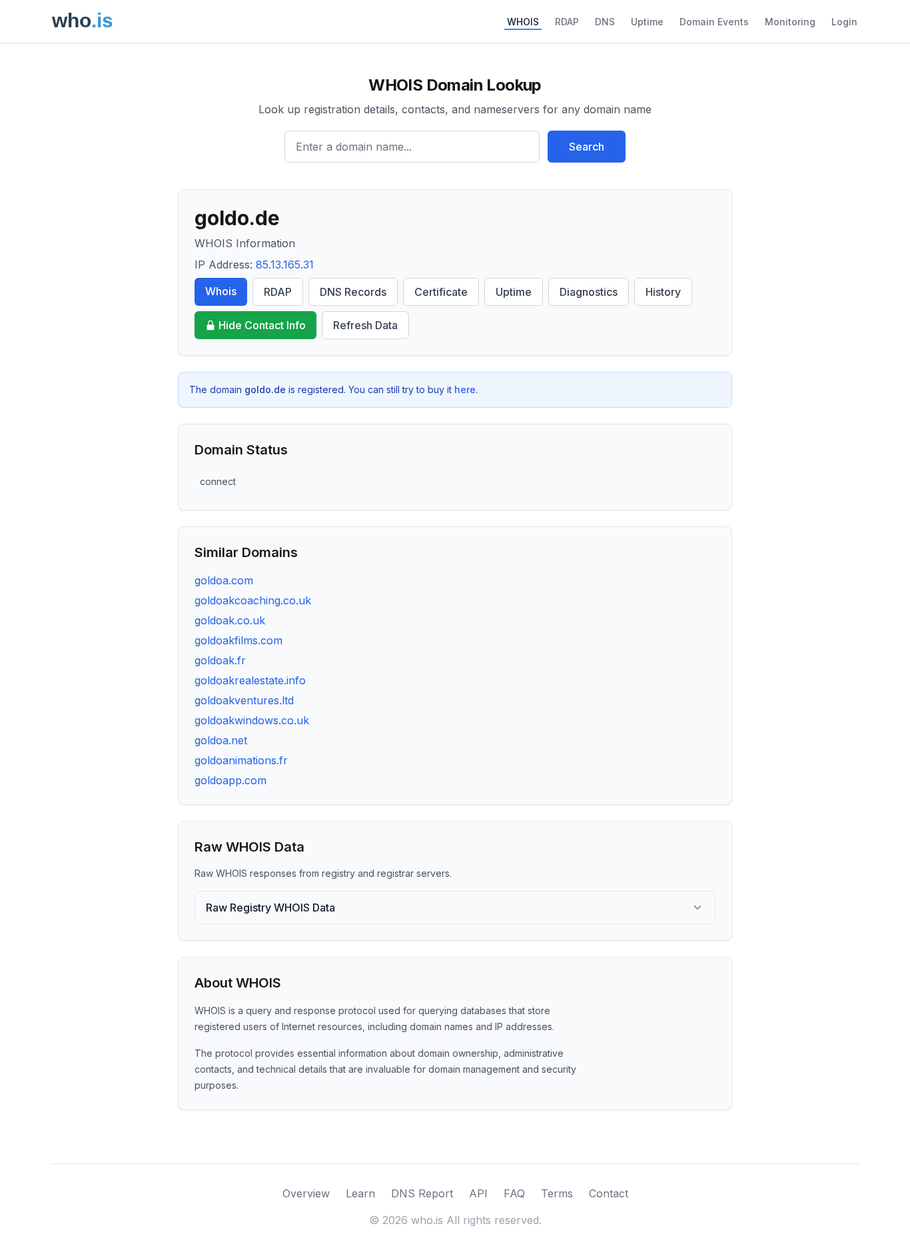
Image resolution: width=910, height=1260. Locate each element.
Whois (220, 291)
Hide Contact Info (262, 325)
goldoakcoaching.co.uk (253, 600)
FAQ (514, 1193)
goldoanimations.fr (241, 760)
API (478, 1193)
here (465, 389)
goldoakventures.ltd (244, 700)
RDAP (567, 21)
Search (586, 146)
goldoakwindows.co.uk (252, 720)
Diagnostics (589, 292)
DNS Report (422, 1193)
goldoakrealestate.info (250, 680)
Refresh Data (365, 325)
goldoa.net (221, 740)
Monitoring (790, 21)
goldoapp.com (230, 780)
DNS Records (353, 292)
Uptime (647, 21)
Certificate (441, 292)
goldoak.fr (220, 660)
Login (844, 21)
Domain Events (714, 21)
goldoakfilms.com (238, 640)
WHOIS (523, 21)
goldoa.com (224, 580)
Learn (360, 1193)
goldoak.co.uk (230, 620)
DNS (605, 21)
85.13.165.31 (285, 264)
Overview (306, 1193)
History (663, 292)
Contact (608, 1193)
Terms (557, 1193)
